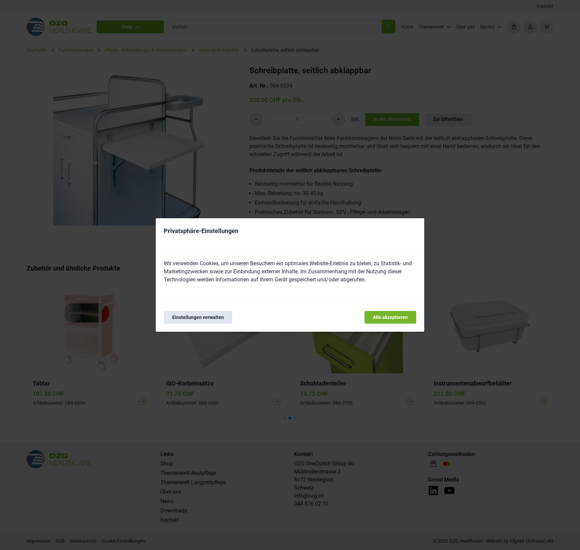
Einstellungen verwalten (198, 317)
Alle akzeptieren (390, 317)
